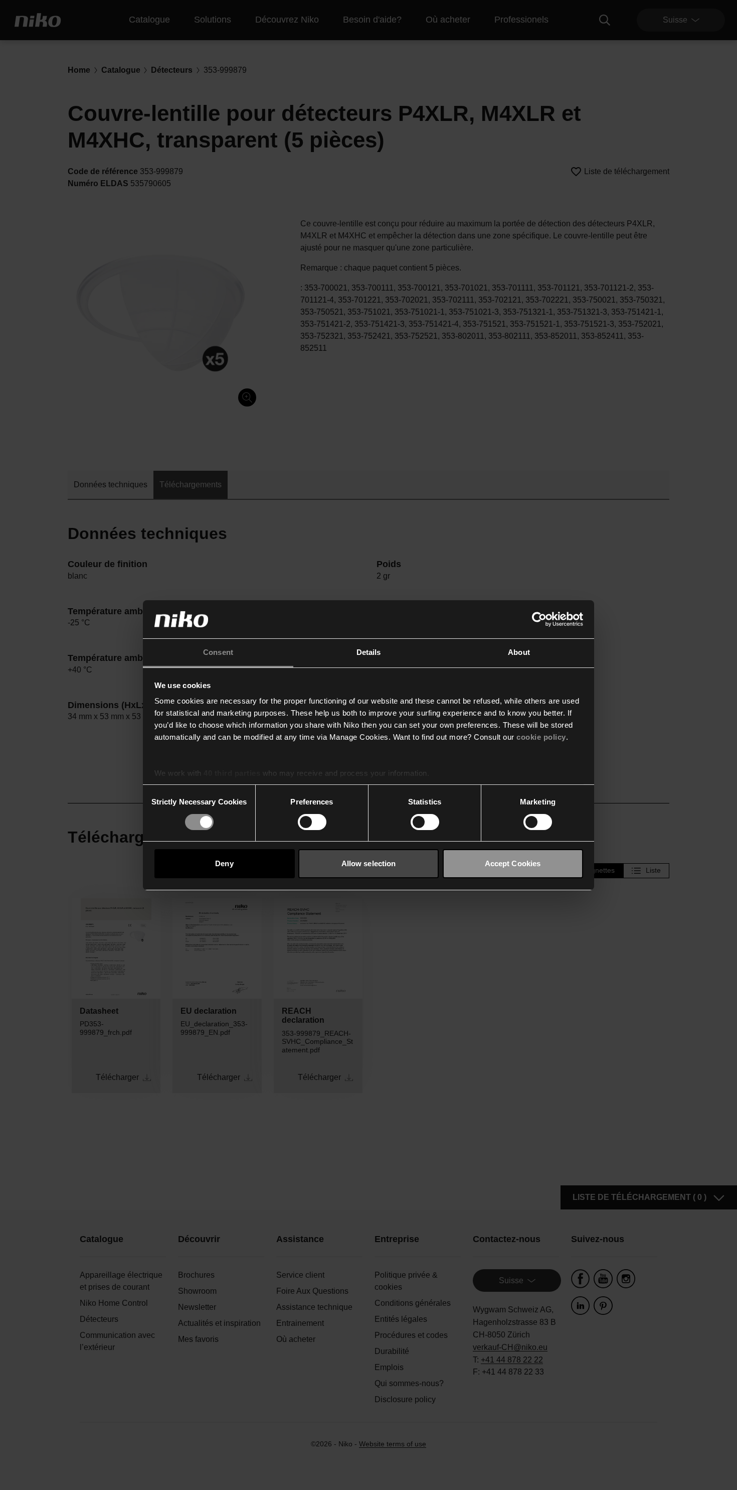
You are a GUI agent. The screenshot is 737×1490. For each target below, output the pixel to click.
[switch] (312, 822)
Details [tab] (368, 652)
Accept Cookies (512, 863)
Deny (224, 863)
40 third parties (232, 773)
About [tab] (519, 652)
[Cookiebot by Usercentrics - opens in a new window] (539, 619)
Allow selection (368, 863)
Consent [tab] (218, 652)
